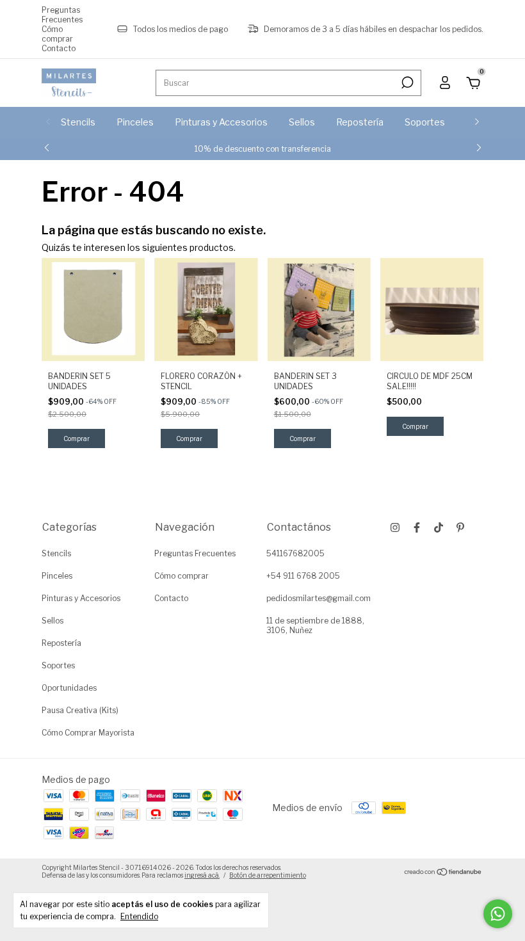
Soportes (425, 122)
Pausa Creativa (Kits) (80, 710)
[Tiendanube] (443, 872)
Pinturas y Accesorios (221, 122)
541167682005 (295, 553)
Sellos (302, 122)
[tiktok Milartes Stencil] (438, 527)
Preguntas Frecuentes (62, 14)
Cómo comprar (57, 34)
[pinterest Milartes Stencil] (460, 527)
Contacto (59, 48)
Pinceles (135, 122)
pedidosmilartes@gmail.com (318, 598)
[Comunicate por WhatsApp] (497, 913)
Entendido (139, 916)
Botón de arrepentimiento (267, 875)
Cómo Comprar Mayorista (88, 732)
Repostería (360, 122)
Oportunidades (69, 688)
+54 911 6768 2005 (303, 576)
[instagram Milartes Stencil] (395, 527)
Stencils (78, 122)
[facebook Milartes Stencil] (417, 527)
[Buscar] (406, 82)
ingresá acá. (202, 875)
